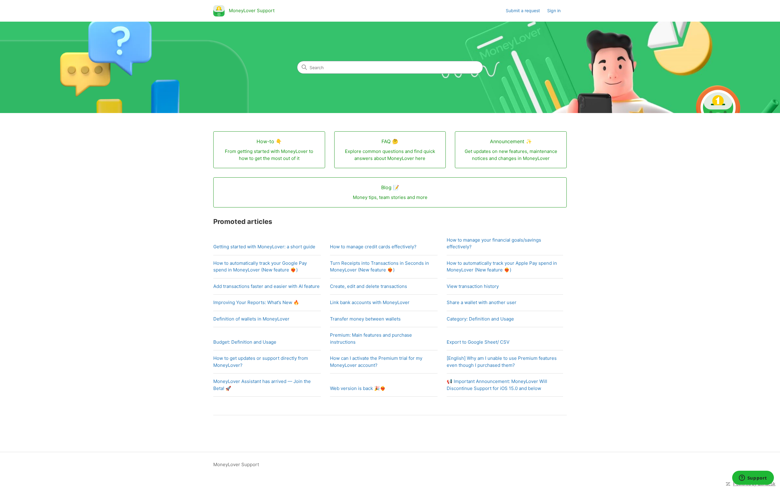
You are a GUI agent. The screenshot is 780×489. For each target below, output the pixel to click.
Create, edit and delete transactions (368, 286)
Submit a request (523, 10)
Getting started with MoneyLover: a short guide (264, 247)
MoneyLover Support (236, 464)
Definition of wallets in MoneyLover (251, 319)
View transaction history (473, 286)
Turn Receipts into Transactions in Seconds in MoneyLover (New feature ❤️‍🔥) (379, 266)
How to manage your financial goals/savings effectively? (494, 243)
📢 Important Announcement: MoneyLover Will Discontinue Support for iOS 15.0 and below (497, 384)
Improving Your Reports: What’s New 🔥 (256, 302)
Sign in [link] (554, 10)
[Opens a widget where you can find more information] (753, 478)
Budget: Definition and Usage (244, 342)
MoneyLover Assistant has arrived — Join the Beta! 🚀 (262, 384)
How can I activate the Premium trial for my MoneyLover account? (376, 361)
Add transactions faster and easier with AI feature (266, 286)
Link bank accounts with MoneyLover (370, 302)
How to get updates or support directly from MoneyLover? (260, 361)
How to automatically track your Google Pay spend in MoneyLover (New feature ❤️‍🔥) (260, 266)
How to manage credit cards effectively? (373, 247)
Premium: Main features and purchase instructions (371, 338)
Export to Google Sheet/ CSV (478, 342)
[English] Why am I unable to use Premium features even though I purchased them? (502, 361)
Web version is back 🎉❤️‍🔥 (358, 388)
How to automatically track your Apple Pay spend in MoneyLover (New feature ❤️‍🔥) (502, 266)
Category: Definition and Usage (480, 319)
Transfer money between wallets (365, 319)
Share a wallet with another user (481, 302)
